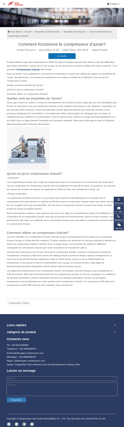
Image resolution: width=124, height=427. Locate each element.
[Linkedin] (16, 424)
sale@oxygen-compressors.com (28, 353)
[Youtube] (32, 424)
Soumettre (16, 400)
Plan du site (100, 418)
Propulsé (103, 50)
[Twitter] (24, 424)
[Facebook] (9, 424)
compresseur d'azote (19, 303)
